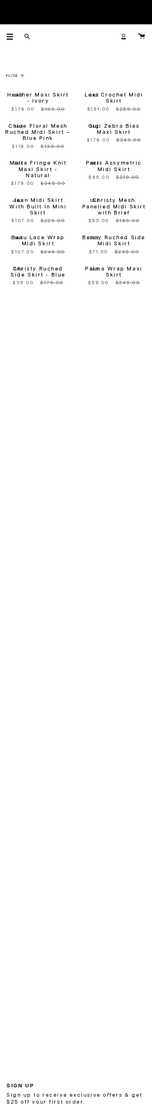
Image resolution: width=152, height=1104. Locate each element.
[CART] (141, 36)
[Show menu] (12, 36)
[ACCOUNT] (124, 36)
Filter (12, 76)
